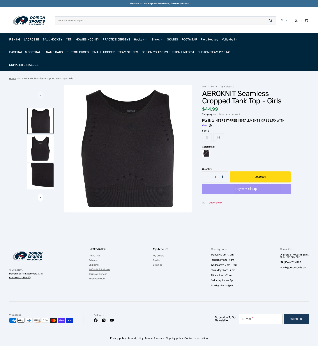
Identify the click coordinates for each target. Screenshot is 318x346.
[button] (296, 20)
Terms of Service (98, 274)
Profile (156, 260)
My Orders (158, 255)
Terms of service (154, 338)
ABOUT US (94, 255)
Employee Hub (97, 278)
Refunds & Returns (99, 269)
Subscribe (296, 319)
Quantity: (207, 169)
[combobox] (165, 20)
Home (12, 78)
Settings (157, 264)
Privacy (93, 260)
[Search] (271, 20)
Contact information (196, 338)
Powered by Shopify (20, 277)
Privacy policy (118, 338)
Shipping (207, 114)
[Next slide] (40, 198)
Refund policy (135, 338)
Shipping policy (174, 338)
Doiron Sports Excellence (22, 273)
